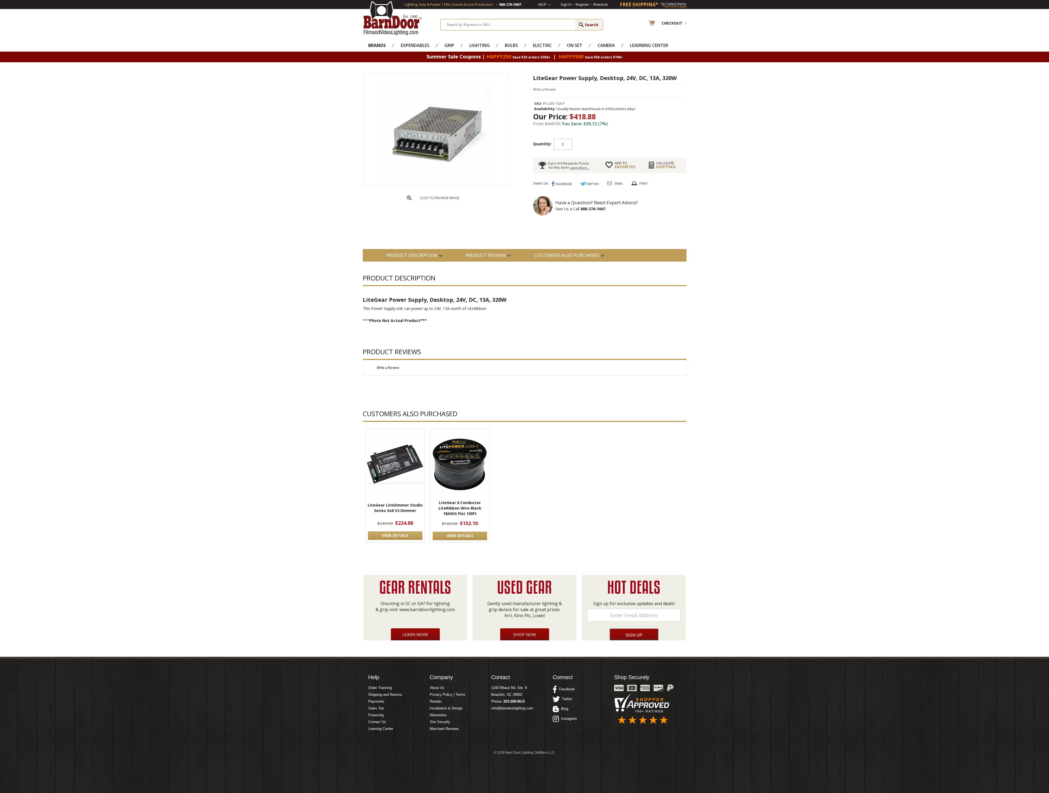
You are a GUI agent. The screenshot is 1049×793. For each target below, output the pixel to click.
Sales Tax (376, 708)
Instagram (568, 719)
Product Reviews (485, 255)
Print (643, 183)
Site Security (440, 722)
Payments (376, 701)
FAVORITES (625, 164)
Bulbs (511, 45)
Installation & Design (446, 708)
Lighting (479, 45)
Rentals (436, 701)
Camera (606, 45)
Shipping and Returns (385, 695)
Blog (563, 709)
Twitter (566, 699)
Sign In (566, 4)
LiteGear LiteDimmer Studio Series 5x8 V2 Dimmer (395, 507)
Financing (376, 715)
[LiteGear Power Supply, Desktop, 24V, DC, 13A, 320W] (436, 184)
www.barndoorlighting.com (427, 609)
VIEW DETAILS (395, 535)
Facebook (566, 689)
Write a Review (544, 89)
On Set (574, 45)
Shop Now (524, 634)
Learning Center (649, 45)
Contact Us (377, 722)
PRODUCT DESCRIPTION (411, 255)
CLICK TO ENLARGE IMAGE (439, 198)
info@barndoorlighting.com (512, 708)
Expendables (415, 45)
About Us (437, 688)
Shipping (666, 164)
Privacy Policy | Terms (447, 695)
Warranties (438, 715)
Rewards (600, 4)
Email (618, 183)
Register (582, 4)
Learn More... (579, 167)
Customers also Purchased (566, 255)
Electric (542, 45)
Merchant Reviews (444, 729)
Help (542, 4)
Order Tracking (380, 688)
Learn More (415, 634)
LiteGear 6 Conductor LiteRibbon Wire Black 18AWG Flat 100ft (459, 508)
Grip (449, 45)
